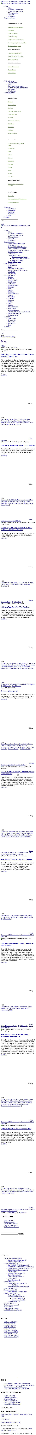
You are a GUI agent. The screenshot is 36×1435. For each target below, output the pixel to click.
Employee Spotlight (15, 1261)
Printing (28, 747)
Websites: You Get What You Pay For (15, 607)
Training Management (10, 1225)
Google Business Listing (8, 1008)
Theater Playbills (12, 133)
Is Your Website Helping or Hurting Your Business (19, 1385)
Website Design (16, 663)
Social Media (4, 500)
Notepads (10, 164)
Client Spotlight (12, 421)
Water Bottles (11, 176)
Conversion (11, 1190)
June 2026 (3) (11, 1325)
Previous (12, 1212)
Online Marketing (12, 36)
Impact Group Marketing (13, 1258)
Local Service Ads (12, 33)
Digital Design (28, 917)
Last (25, 1212)
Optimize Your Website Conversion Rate (16, 1129)
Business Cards (12, 105)
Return (15, 347)
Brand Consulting (10, 1290)
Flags (9, 151)
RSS (5, 1322)
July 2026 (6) (11, 1323)
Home (2, 337)
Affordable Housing (15, 1106)
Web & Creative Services (11, 1227)
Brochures (10, 108)
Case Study (8, 1306)
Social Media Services (10, 1223)
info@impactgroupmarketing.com (10, 1422)
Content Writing (12, 73)
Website (9, 663)
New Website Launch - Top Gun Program (16, 859)
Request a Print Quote (13, 202)
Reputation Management (14, 46)
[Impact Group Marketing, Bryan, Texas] (16, 1362)
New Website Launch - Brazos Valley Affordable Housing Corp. (14, 1035)
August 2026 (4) (12, 1322)
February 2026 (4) (12, 1332)
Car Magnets (11, 148)
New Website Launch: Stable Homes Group (17, 1383)
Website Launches (18, 1300)
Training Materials (10, 745)
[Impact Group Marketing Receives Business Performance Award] (23, 1376)
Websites (3, 663)
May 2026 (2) (11, 1327)
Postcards (10, 130)
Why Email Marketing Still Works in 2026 (16, 1388)
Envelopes (10, 117)
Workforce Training (25, 749)
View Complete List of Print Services (17, 199)
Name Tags (11, 161)
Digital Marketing (17, 602)
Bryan (18, 422)
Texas (31, 422)
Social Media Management (15, 53)
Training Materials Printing (17, 747)
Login (2, 224)
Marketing (27, 836)
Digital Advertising (12, 835)
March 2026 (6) (12, 1330)
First (9, 1212)
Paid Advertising (5, 833)
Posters (10, 167)
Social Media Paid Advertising (15, 56)
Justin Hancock (10, 422)
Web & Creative (16, 686)
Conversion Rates (18, 1188)
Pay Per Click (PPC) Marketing (16, 39)
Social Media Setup (13, 59)
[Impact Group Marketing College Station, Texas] (15, 1)
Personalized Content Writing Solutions (21, 1266)
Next (22, 1212)
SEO (2, 831)
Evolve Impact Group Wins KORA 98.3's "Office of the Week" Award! (16, 529)
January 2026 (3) (12, 1333)
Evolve (16, 419)
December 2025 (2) (13, 1335)
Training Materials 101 (9, 691)
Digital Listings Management (15, 27)
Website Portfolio (24, 935)
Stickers (10, 173)
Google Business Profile (16, 1276)
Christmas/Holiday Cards (14, 111)
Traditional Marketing (11, 1308)
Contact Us (11, 196)
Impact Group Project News (17, 1260)
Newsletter (4, 421)
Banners (10, 102)
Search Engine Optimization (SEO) (16, 42)
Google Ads (12, 1278)
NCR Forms (11, 123)
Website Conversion (6, 1188)
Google (18, 1008)
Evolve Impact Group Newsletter (10, 424)
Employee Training (13, 749)
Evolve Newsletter (24, 419)
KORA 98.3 (17, 582)
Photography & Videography (17, 1291)
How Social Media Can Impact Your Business (18, 445)
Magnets (10, 158)
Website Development (13, 66)
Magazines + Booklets (13, 120)
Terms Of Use (11, 1430)
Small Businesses (14, 1280)
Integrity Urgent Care (24, 421)
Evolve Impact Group (7, 419)
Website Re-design (6, 665)
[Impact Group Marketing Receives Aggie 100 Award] (13, 1376)
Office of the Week (27, 582)
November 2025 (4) (13, 1337)
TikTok (15, 1285)
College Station (24, 422)
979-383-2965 (5, 1419)
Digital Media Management (15, 503)
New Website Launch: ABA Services (15, 1387)
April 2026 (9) (11, 1328)
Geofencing (11, 30)
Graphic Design (12, 70)
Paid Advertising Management (24, 831)
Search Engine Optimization (19, 833)
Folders (10, 154)
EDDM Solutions (12, 114)
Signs (9, 170)
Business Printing (9, 1220)
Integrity (3, 422)
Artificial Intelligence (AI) (13, 1310)
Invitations (11, 127)
